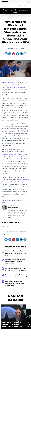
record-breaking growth (16, 87)
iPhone (7, 226)
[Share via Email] (25, 239)
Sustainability (19, 6)
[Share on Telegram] (21, 239)
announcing (10, 82)
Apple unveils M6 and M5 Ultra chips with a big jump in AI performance (15, 261)
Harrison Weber (13, 207)
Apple (15, 18)
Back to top (5, 234)
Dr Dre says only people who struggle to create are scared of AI (16, 276)
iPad (3, 226)
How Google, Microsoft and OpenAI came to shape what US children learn (15, 283)
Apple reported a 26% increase (12, 154)
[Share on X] (9, 239)
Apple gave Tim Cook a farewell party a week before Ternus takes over (15, 253)
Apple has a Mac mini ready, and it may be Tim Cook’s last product (16, 269)
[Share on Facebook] (6, 239)
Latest (4, 6)
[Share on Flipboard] (13, 239)
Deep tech (10, 6)
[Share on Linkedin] (17, 239)
